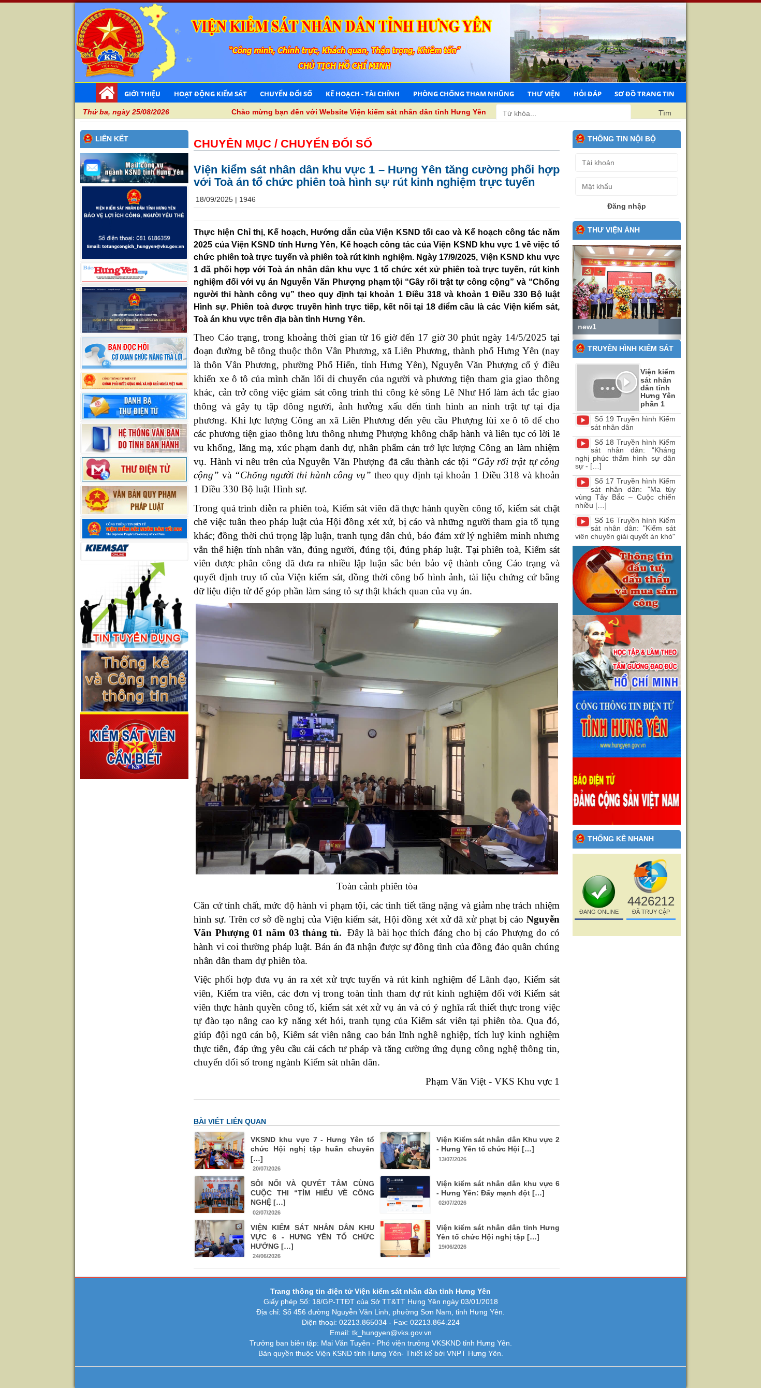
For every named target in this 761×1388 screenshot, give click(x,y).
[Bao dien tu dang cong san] (627, 790)
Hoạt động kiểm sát (210, 93)
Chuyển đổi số (286, 93)
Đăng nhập (626, 206)
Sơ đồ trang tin (644, 93)
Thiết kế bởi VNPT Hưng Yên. (454, 1353)
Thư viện (544, 93)
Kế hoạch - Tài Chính (363, 93)
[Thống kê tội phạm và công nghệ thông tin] (134, 680)
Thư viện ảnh (614, 230)
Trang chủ (106, 92)
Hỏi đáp (588, 93)
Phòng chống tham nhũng (463, 93)
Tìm (664, 113)
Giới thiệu (142, 93)
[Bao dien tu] (627, 652)
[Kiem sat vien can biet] (134, 745)
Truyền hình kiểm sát (631, 348)
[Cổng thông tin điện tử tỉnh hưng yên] (627, 723)
